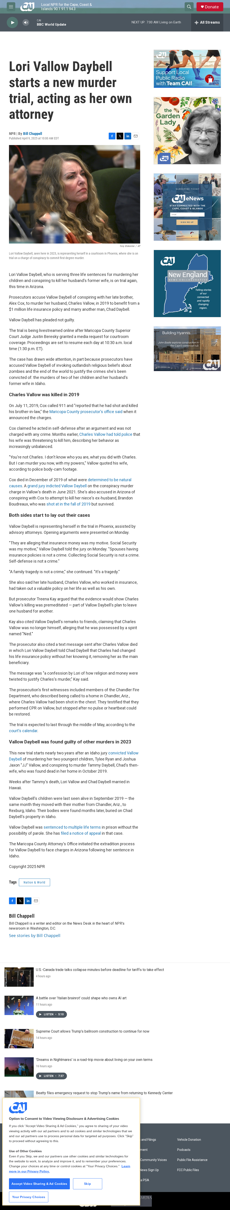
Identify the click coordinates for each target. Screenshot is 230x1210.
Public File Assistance (192, 1160)
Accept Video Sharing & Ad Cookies (39, 1183)
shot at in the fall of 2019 (68, 504)
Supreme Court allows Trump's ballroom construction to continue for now (92, 1031)
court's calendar (23, 730)
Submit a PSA (139, 1180)
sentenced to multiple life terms (72, 827)
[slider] (33, 22)
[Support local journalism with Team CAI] (187, 69)
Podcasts (183, 1150)
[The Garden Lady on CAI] (187, 130)
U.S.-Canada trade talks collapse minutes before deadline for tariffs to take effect (100, 970)
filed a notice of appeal (81, 833)
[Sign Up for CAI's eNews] (187, 207)
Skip (87, 1183)
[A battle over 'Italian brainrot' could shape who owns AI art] (19, 1005)
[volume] (26, 23)
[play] (12, 22)
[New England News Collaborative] (187, 283)
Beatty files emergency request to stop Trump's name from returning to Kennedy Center (104, 1093)
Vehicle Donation (189, 1139)
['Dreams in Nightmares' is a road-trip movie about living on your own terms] (19, 1067)
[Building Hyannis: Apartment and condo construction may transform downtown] (187, 349)
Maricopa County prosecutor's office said (85, 411)
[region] (71, 1152)
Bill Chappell (32, 133)
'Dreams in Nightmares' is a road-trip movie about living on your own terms (94, 1060)
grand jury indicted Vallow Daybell (57, 485)
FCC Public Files (188, 1170)
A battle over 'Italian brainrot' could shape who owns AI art (81, 998)
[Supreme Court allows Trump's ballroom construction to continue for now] (19, 1038)
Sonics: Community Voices (148, 1160)
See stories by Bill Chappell (34, 935)
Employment (138, 1150)
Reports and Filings (142, 1139)
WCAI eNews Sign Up (144, 1170)
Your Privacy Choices (28, 1197)
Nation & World (34, 882)
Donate (212, 6)
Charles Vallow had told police (105, 434)
